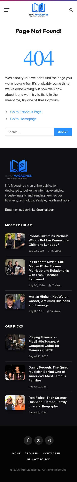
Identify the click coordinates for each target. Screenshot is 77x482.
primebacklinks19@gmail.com (34, 209)
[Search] (71, 10)
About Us (32, 453)
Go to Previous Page (25, 112)
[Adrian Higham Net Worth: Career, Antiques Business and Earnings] (15, 301)
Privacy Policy (38, 459)
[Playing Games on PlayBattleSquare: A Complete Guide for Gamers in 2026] (15, 342)
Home (16, 453)
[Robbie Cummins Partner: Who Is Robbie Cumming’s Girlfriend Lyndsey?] (15, 241)
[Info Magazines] (38, 10)
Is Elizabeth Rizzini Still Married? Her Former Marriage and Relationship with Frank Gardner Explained (49, 270)
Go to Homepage (23, 119)
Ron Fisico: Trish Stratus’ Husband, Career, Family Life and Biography (48, 402)
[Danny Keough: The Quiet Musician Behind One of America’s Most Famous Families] (15, 372)
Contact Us (52, 453)
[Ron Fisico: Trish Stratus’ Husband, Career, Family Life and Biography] (15, 403)
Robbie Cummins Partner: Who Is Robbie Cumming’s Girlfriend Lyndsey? (49, 240)
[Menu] (6, 10)
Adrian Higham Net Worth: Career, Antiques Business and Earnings (49, 301)
